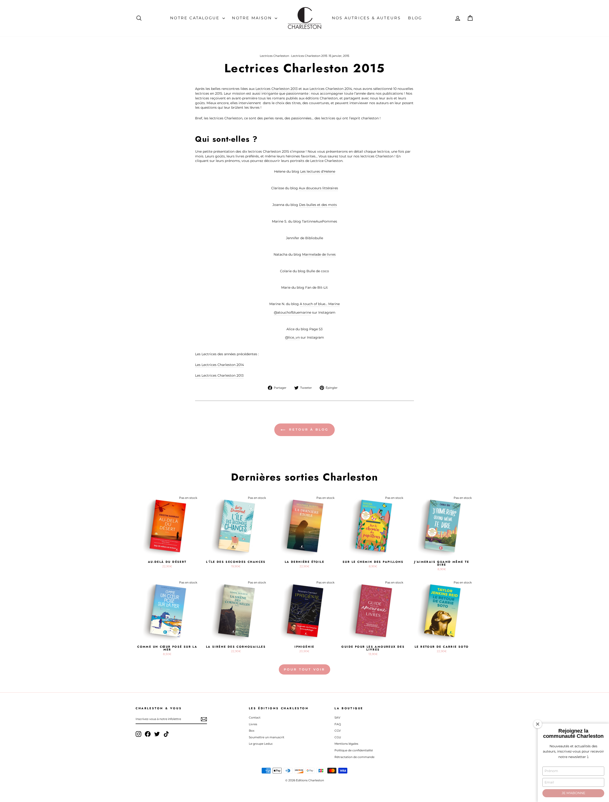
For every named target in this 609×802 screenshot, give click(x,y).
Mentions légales (346, 743)
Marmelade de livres (319, 254)
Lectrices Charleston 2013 (276, 89)
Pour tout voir (304, 669)
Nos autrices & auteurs (366, 18)
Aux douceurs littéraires (318, 188)
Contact (254, 717)
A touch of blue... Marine (320, 304)
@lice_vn (292, 337)
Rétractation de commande (354, 757)
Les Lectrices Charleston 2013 (219, 375)
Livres (253, 724)
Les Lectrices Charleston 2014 (219, 365)
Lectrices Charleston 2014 (330, 89)
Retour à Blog (308, 429)
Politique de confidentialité (353, 750)
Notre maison (253, 18)
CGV (337, 730)
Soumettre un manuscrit (266, 737)
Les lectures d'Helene (317, 171)
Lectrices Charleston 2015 (309, 56)
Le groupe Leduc (261, 743)
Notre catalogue (195, 18)
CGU (337, 737)
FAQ (337, 724)
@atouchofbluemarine (292, 312)
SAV (337, 717)
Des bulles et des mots (318, 205)
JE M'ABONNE (573, 793)
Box (251, 730)
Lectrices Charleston (274, 56)
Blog (415, 18)
